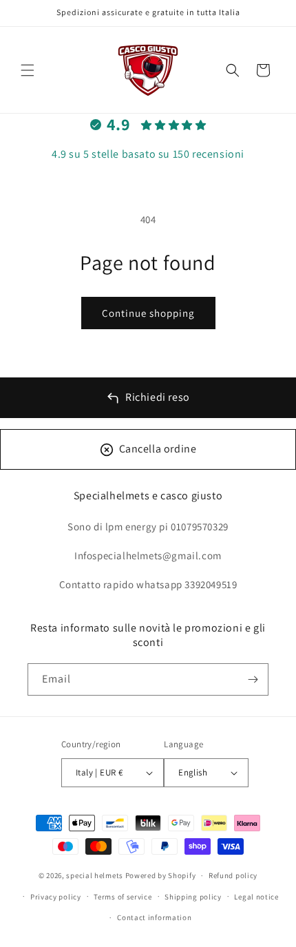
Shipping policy (193, 897)
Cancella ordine (158, 448)
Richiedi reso (157, 397)
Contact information (154, 917)
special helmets (94, 875)
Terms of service (122, 897)
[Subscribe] (252, 679)
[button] (27, 70)
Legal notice (256, 897)
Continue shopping (148, 313)
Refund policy (233, 875)
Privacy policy (55, 897)
